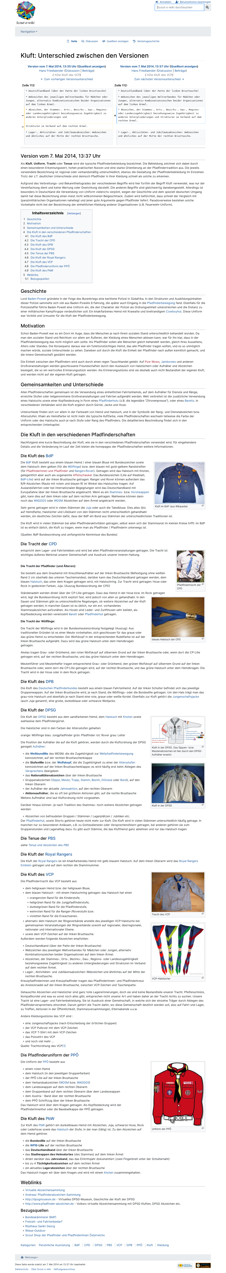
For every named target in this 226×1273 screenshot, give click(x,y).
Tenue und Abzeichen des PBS (48, 845)
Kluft (150, 1245)
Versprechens (34, 771)
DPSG (50, 710)
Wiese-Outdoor (35, 1230)
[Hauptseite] (25, 13)
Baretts (189, 400)
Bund (123, 780)
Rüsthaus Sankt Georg (40, 1226)
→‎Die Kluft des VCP (67, 75)
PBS (51, 838)
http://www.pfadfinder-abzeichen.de (49, 1203)
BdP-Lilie (26, 479)
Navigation (28, 31)
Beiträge (87, 70)
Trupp (75, 780)
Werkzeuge (31, 1257)
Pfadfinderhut (94, 614)
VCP (50, 874)
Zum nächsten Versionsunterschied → (159, 79)
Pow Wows (152, 361)
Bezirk (96, 780)
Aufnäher (39, 746)
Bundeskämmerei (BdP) (40, 1217)
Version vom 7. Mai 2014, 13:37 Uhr (144, 66)
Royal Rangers (58, 854)
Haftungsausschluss (64, 1269)
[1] (64, 1046)
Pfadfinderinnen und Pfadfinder (47, 471)
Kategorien (28, 1245)
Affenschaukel (82, 475)
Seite (74, 41)
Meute (65, 780)
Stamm (85, 780)
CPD (53, 543)
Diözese (107, 780)
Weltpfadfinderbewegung (116, 753)
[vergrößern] (202, 506)
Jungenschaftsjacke (186, 696)
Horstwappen (140, 492)
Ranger (79, 471)
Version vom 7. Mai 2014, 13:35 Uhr (52, 66)
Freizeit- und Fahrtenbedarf (43, 1221)
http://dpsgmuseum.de (40, 1199)
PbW (50, 1118)
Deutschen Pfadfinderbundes (58, 688)
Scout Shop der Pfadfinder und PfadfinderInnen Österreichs (65, 1235)
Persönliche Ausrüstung (54, 1245)
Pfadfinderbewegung (161, 303)
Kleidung (163, 1245)
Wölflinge (74, 466)
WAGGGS (40, 500)
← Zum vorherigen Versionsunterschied (67, 79)
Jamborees (168, 361)
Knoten (127, 717)
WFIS (33, 1145)
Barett (73, 614)
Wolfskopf (64, 762)
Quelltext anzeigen (118, 41)
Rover (90, 471)
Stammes (115, 492)
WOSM (58, 500)
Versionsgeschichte (148, 41)
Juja (88, 507)
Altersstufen (127, 762)
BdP (49, 455)
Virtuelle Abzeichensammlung (45, 1190)
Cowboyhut (174, 311)
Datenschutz (21, 1269)
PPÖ (75, 1055)
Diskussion (92, 41)
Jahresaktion (68, 788)
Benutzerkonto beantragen (195, 1)
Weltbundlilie (39, 753)
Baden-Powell (37, 298)
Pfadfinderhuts (108, 400)
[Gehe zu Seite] (207, 7)
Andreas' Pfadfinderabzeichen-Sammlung (53, 1194)
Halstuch (36, 581)
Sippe (56, 780)
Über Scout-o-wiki (41, 1269)
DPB (50, 681)
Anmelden (165, 1)
